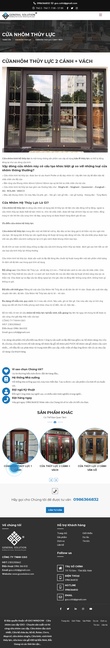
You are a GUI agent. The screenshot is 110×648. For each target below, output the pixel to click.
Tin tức (86, 541)
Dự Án (85, 537)
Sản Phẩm (87, 621)
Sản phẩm (62, 537)
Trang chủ (62, 533)
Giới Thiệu (76, 621)
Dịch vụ (61, 541)
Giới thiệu (87, 533)
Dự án (95, 621)
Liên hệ (60, 544)
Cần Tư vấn (55, 510)
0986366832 (32, 402)
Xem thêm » (57, 455)
